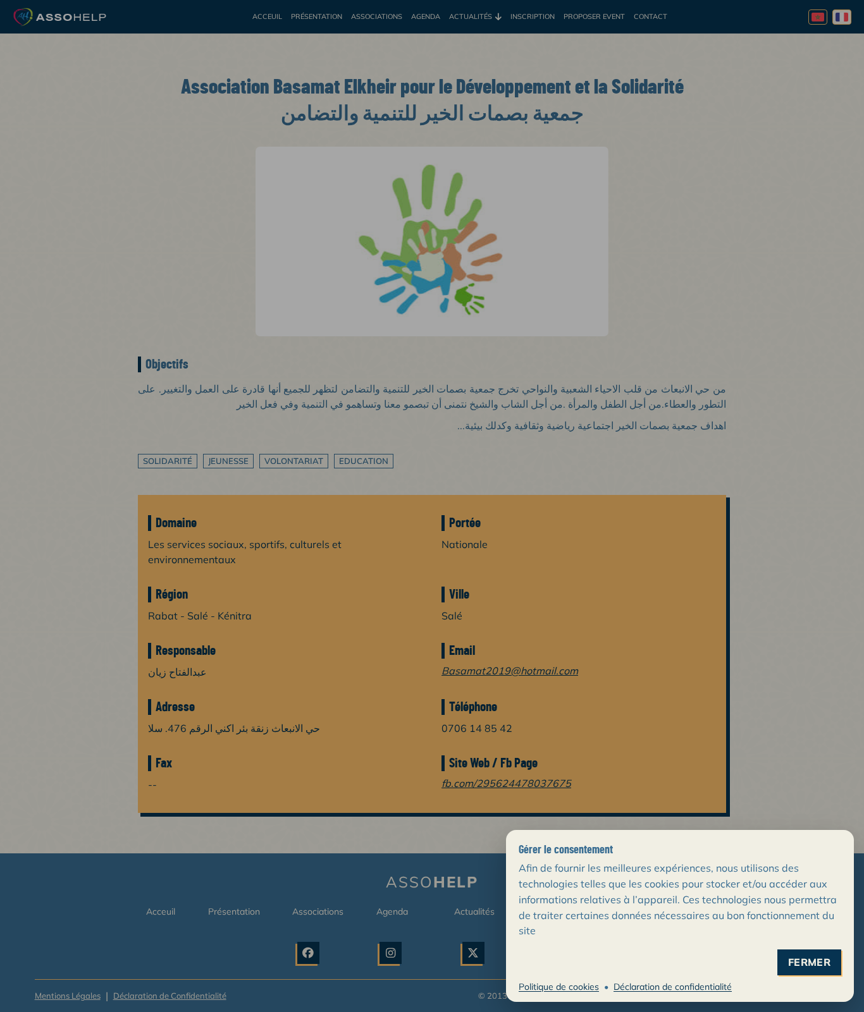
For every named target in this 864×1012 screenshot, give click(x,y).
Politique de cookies (559, 987)
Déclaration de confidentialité (673, 987)
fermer (809, 962)
